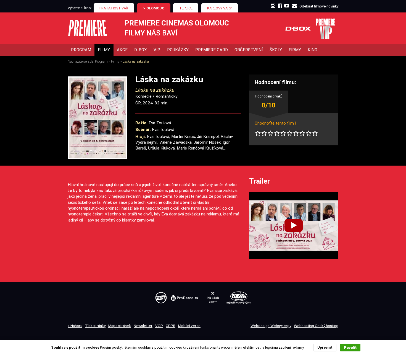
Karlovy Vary (219, 8)
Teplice (186, 8)
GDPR (170, 325)
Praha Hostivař (113, 8)
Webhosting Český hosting (316, 325)
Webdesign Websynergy (271, 325)
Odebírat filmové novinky (318, 6)
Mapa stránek (119, 325)
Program (101, 61)
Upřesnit (325, 347)
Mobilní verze (189, 325)
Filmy (115, 61)
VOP (159, 325)
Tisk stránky (95, 325)
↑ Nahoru (75, 325)
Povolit (350, 347)
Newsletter (143, 325)
